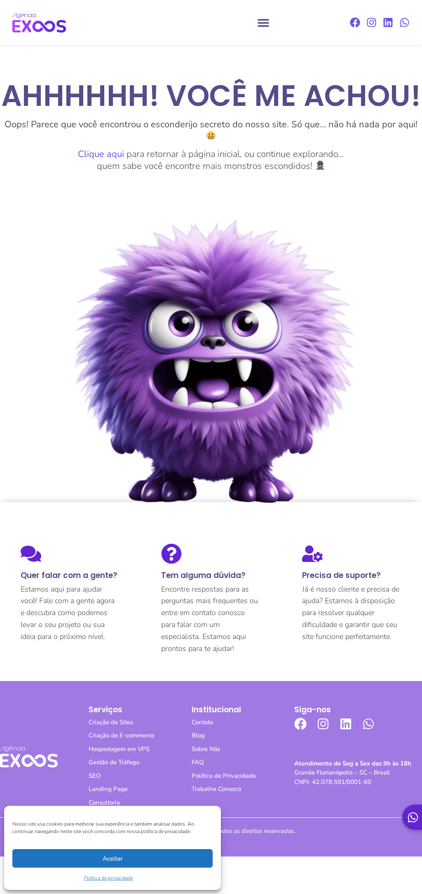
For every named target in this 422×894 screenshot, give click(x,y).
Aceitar (112, 858)
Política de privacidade (108, 878)
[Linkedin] (388, 22)
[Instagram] (371, 22)
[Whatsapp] (404, 22)
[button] (263, 22)
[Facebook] (355, 22)
